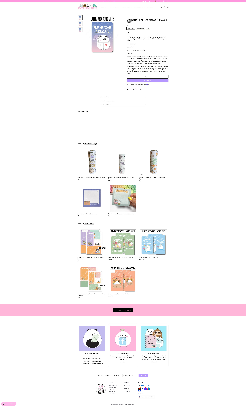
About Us (150, 7)
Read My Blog (112, 387)
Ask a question (105, 105)
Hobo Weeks (140, 28)
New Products (106, 7)
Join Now (123, 362)
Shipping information (108, 101)
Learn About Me (113, 385)
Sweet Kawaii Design (90, 144)
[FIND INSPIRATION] (153, 338)
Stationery (126, 7)
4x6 (148, 28)
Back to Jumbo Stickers (123, 310)
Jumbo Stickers (89, 224)
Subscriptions (138, 7)
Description (104, 97)
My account (112, 393)
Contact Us (112, 391)
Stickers (116, 7)
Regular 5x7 (131, 28)
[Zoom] (103, 34)
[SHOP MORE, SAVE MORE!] (92, 338)
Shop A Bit (111, 389)
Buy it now (147, 81)
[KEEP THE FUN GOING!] (123, 338)
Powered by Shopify (129, 404)
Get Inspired (154, 362)
